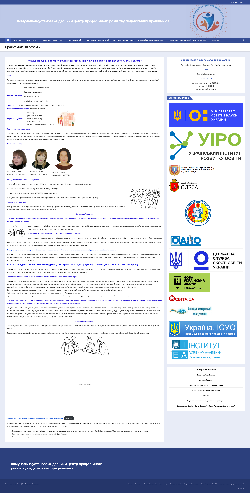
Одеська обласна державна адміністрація (206, 385)
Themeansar (35, 484)
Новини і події (74, 40)
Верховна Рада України (206, 375)
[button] (243, 40)
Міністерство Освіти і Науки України (206, 390)
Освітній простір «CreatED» (150, 40)
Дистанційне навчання (123, 40)
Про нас (17, 40)
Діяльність (31, 40)
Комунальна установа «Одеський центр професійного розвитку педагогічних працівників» (94, 21)
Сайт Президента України (206, 370)
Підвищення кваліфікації (98, 40)
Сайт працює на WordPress (13, 484)
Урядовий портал (206, 380)
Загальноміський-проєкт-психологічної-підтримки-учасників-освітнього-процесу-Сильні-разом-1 (35, 418)
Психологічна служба (52, 40)
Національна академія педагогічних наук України (206, 401)
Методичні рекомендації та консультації (187, 40)
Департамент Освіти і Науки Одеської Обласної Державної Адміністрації (206, 406)
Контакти (214, 40)
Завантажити (69, 418)
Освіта (206, 396)
